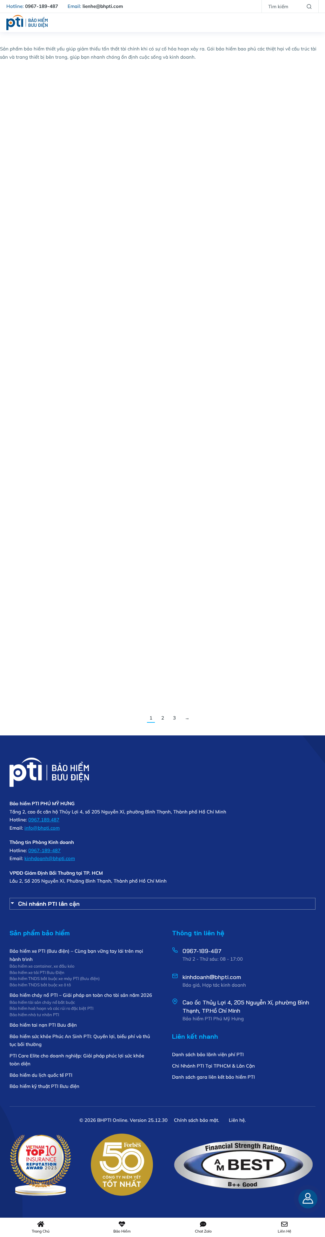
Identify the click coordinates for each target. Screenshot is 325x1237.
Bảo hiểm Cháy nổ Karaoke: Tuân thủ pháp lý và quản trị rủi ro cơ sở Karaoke (160, 149)
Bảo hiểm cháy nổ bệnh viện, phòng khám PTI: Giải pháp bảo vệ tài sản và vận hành (52, 97)
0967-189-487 (44, 850)
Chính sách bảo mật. (196, 1120)
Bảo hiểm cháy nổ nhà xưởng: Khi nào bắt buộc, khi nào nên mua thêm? (271, 149)
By (26, 133)
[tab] (162, 903)
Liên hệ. (237, 1120)
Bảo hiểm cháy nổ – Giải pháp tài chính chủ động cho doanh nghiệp (52, 599)
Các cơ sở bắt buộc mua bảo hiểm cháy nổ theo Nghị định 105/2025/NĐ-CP (270, 449)
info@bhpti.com (42, 828)
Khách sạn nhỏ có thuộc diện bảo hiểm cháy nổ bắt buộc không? (161, 295)
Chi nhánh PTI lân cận (49, 903)
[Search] (309, 6)
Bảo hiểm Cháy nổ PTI (32, 117)
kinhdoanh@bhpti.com (49, 858)
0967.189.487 (43, 820)
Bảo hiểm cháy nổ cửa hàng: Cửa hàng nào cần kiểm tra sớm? (52, 295)
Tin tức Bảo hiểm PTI (74, 512)
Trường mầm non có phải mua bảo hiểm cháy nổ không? (263, 295)
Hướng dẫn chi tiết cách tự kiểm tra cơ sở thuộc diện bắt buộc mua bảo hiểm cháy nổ (159, 449)
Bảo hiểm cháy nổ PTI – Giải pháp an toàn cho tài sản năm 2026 (52, 497)
